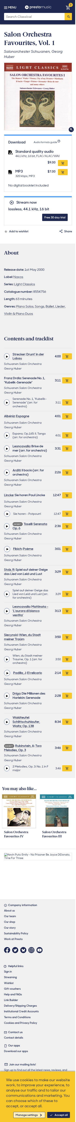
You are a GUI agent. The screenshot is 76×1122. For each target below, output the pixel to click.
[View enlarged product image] (38, 96)
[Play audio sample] (7, 356)
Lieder (60, 306)
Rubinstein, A (24, 746)
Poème (28, 549)
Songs (39, 306)
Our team (10, 916)
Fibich (17, 549)
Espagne (22, 416)
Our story (10, 927)
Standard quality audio (34, 151)
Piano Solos (25, 306)
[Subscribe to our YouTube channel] (40, 950)
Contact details (13, 1037)
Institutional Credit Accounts (21, 1011)
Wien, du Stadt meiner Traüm (22, 637)
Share (68, 231)
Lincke (8, 495)
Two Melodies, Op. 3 (23, 748)
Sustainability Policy (16, 933)
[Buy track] (67, 402)
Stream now (26, 202)
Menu (12, 7)
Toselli (28, 524)
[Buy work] (67, 356)
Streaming (10, 977)
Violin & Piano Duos (18, 314)
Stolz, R (9, 569)
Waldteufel (21, 717)
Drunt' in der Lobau (28, 356)
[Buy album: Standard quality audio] (63, 163)
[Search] (68, 16)
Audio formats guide (45, 142)
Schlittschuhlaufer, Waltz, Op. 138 (26, 724)
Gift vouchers (12, 988)
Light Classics (24, 284)
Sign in (8, 971)
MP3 (19, 171)
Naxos (18, 277)
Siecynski (11, 635)
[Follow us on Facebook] (8, 950)
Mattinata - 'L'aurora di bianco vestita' (30, 610)
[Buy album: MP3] (63, 172)
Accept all (61, 1115)
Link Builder (11, 1000)
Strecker (19, 354)
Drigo (16, 693)
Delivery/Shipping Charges (20, 1005)
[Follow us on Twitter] (16, 950)
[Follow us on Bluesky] (24, 950)
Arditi (16, 470)
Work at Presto (13, 939)
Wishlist (9, 983)
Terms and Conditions (17, 1017)
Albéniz (9, 416)
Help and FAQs (13, 994)
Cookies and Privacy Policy (20, 1023)
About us (9, 910)
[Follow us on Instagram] (32, 950)
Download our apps (16, 1051)
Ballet (50, 306)
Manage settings (27, 1115)
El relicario (34, 673)
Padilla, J (19, 673)
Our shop (9, 922)
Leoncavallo (21, 446)
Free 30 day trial (54, 217)
